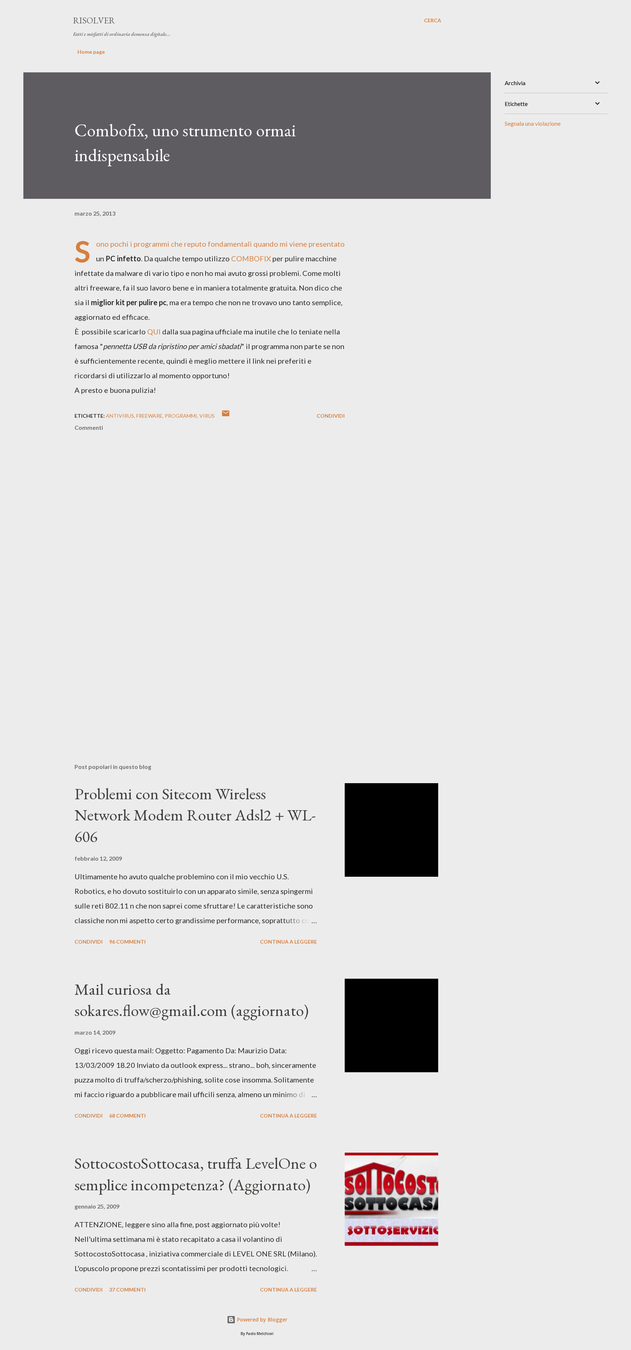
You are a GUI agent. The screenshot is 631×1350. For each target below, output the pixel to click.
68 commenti (127, 1115)
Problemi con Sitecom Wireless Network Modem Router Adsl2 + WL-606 (195, 815)
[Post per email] (225, 416)
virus (207, 416)
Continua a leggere (288, 941)
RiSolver (94, 20)
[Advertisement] (197, 672)
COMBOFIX (251, 258)
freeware (149, 416)
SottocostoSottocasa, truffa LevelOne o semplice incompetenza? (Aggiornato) (195, 1174)
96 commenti (127, 941)
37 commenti (127, 1289)
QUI (154, 331)
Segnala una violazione (533, 123)
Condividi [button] (331, 416)
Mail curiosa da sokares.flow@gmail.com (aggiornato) (191, 1000)
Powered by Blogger (261, 1319)
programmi (181, 416)
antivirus (120, 416)
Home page (91, 52)
